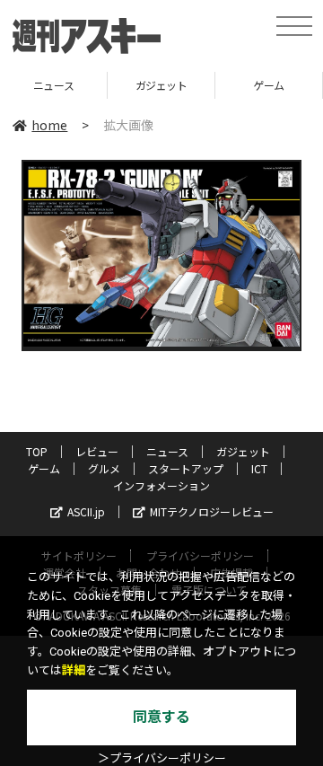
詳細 (73, 670)
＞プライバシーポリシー (162, 758)
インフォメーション (161, 485)
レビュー (96, 451)
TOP (37, 451)
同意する (161, 717)
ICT (259, 468)
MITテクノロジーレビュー (212, 511)
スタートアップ (185, 468)
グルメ (104, 468)
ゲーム (237, 84)
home (49, 125)
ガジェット (129, 84)
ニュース (167, 451)
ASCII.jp (86, 511)
